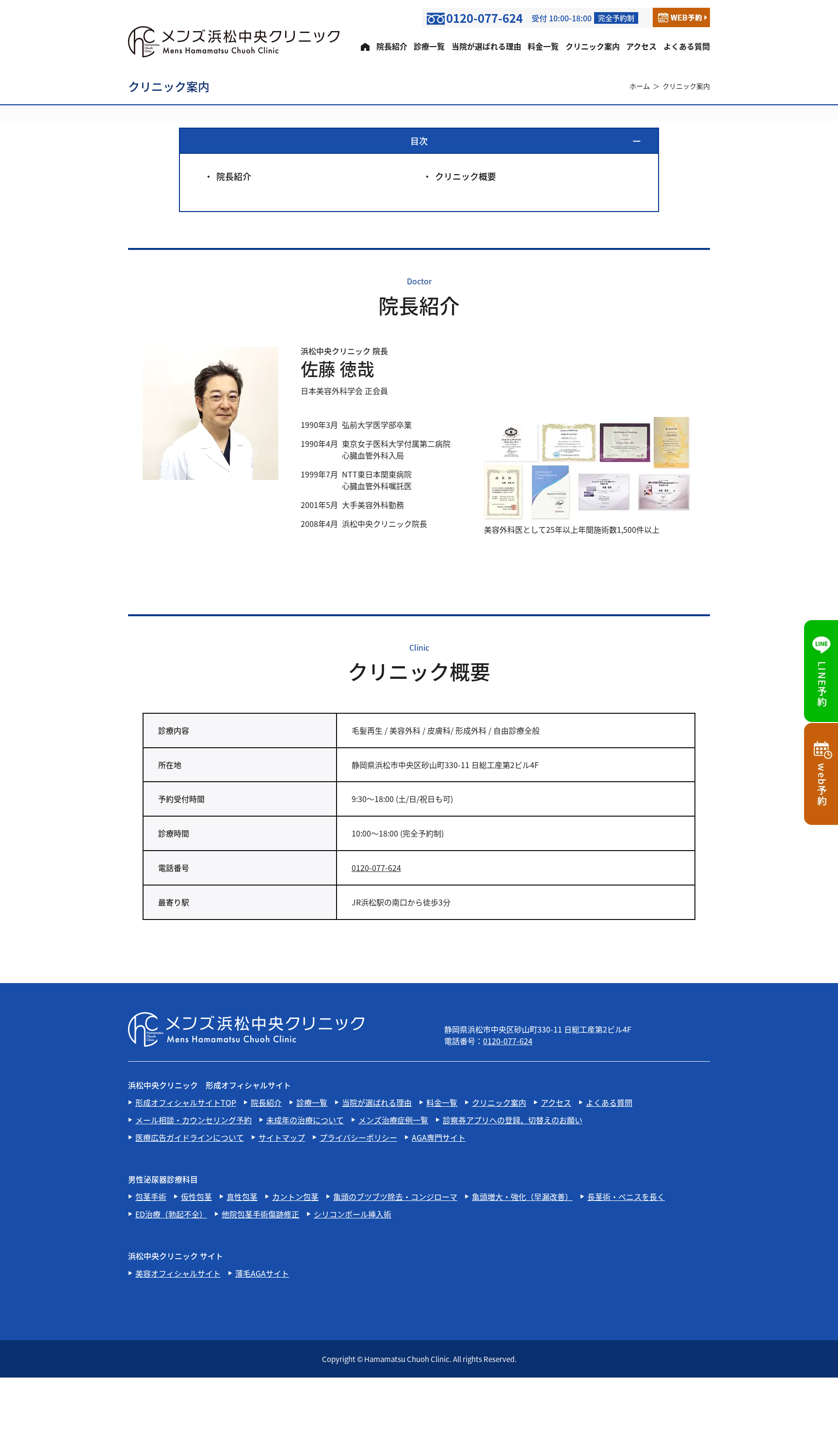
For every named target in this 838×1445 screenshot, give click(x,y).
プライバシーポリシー (358, 1137)
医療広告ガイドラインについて (189, 1137)
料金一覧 (543, 46)
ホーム (639, 86)
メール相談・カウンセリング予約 (193, 1120)
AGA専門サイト (439, 1137)
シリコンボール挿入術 (352, 1214)
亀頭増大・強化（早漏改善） (522, 1196)
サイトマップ (281, 1137)
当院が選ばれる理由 (486, 46)
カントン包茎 (295, 1196)
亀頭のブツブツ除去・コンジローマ (395, 1196)
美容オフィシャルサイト (178, 1273)
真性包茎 (242, 1196)
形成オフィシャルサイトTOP (185, 1102)
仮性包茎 (196, 1196)
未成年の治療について (305, 1120)
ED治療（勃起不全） (171, 1214)
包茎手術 (150, 1196)
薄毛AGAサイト (262, 1273)
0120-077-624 (376, 867)
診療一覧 (429, 46)
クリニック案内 (592, 46)
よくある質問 (686, 46)
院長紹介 (391, 46)
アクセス (641, 46)
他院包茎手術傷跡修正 (260, 1214)
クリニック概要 (465, 176)
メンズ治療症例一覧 (393, 1120)
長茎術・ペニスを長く (626, 1196)
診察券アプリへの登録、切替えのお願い (512, 1120)
